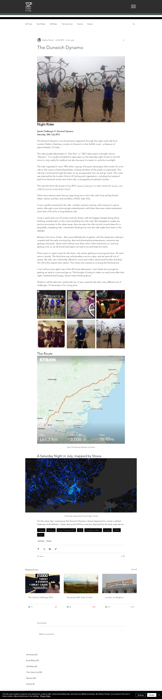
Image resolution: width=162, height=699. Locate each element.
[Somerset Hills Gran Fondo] (81, 583)
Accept (151, 695)
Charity (41, 530)
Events (90, 24)
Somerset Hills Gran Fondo (79, 597)
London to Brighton (114, 597)
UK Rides (53, 24)
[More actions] (123, 40)
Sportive (51, 530)
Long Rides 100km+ (93, 530)
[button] (134, 24)
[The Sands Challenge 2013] (42, 583)
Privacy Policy (45, 696)
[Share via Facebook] (38, 549)
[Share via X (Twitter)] (44, 549)
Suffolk (116, 530)
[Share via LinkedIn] (50, 549)
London (107, 530)
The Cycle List (67, 24)
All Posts (28, 24)
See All (134, 569)
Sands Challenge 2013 (66, 530)
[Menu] (133, 6)
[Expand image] (51, 304)
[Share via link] (56, 549)
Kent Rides (41, 24)
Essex (41, 535)
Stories (80, 24)
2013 (80, 530)
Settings (141, 695)
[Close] (159, 695)
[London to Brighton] (119, 583)
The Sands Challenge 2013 (40, 597)
